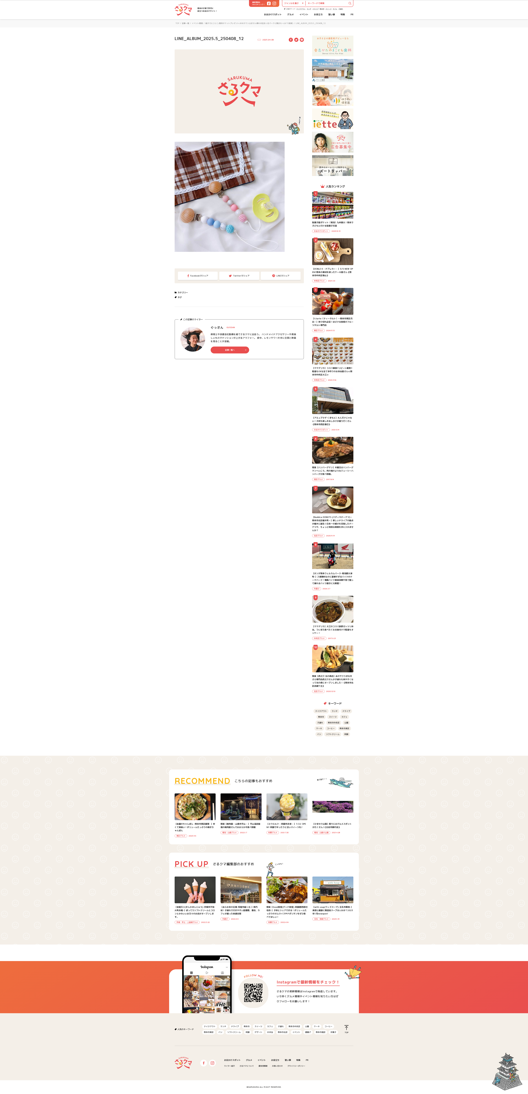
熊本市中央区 (333, 722)
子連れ (341, 9)
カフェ (335, 9)
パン (319, 734)
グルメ (290, 14)
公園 (346, 722)
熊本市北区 (283, 1032)
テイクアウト (301, 9)
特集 (343, 14)
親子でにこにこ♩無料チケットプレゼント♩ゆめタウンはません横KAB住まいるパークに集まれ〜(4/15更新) (249, 23)
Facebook (291, 40)
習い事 (331, 14)
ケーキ (319, 728)
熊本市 (322, 9)
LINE (302, 40)
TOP (177, 23)
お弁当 (270, 1032)
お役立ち (318, 14)
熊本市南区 (320, 1032)
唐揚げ (308, 1032)
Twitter (296, 40)
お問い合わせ (277, 1066)
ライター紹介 (229, 1066)
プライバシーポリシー (296, 1066)
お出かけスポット (273, 14)
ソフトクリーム (332, 734)
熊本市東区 (344, 728)
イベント (303, 14)
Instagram (212, 1063)
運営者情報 (262, 1066)
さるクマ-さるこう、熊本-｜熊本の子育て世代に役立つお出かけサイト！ (183, 9)
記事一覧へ (230, 350)
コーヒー (331, 728)
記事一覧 (185, 23)
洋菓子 (333, 1032)
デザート (258, 1032)
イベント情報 (197, 23)
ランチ (309, 9)
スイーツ (328, 9)
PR (352, 14)
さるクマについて (247, 1066)
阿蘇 (346, 734)
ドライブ (316, 9)
